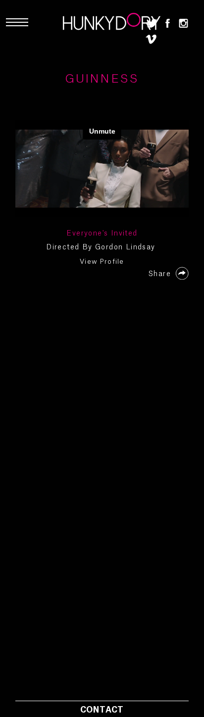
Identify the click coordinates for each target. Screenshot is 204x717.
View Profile (102, 261)
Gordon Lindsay (125, 247)
